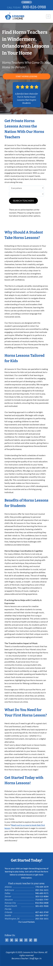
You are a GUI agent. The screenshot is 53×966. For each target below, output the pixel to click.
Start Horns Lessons (26, 76)
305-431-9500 (41, 906)
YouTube (21, 940)
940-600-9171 (41, 893)
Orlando (8, 912)
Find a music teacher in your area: (26, 883)
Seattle (8, 915)
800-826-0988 (34, 7)
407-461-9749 (41, 912)
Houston (9, 899)
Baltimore (9, 890)
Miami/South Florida (11, 907)
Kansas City (10, 903)
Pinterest (26, 940)
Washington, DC (12, 918)
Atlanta (8, 887)
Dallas (7, 893)
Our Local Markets (26, 922)
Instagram (35, 940)
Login (26, 2)
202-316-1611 (41, 890)
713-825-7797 (41, 899)
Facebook (6, 940)
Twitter (11, 940)
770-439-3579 (41, 887)
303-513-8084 (41, 896)
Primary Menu (48, 16)
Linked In (16, 940)
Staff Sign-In (36, 958)
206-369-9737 (41, 915)
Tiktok (30, 940)
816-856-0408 (41, 903)
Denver (8, 896)
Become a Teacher (20, 958)
